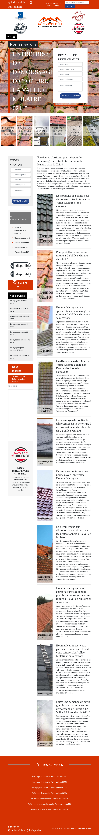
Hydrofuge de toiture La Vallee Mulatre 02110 (49, 782)
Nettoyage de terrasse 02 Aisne (20, 341)
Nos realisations (23, 44)
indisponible (17, 2)
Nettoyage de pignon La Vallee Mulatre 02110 (49, 793)
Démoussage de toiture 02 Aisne (20, 317)
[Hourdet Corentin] (50, 22)
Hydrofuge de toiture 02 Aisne (19, 309)
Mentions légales (84, 828)
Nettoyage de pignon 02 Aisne (19, 333)
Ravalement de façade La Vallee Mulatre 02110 (49, 809)
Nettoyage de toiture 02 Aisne (19, 302)
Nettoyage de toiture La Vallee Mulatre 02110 (49, 777)
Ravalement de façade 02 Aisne (20, 357)
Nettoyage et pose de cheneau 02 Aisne (18, 349)
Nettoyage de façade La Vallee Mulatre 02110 (49, 787)
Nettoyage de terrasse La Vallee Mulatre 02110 (49, 798)
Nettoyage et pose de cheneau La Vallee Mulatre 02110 (49, 804)
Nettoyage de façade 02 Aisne (19, 325)
